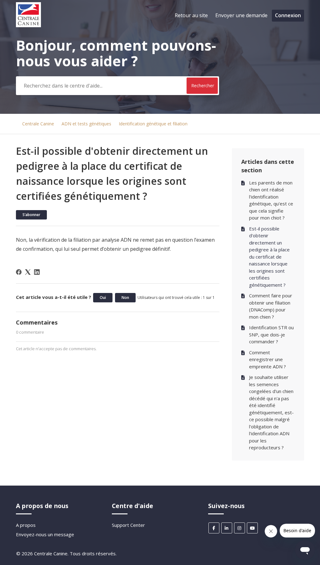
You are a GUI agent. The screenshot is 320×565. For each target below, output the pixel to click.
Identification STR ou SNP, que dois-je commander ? (271, 334)
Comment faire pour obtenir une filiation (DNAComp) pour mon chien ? (270, 306)
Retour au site (191, 15)
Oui (103, 297)
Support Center (128, 525)
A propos (26, 525)
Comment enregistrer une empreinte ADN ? (267, 359)
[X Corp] (28, 272)
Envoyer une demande (241, 15)
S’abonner (31, 214)
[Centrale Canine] (28, 25)
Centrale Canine (38, 124)
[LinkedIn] (37, 272)
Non (125, 297)
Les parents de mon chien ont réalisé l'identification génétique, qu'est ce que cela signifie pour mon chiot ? (271, 200)
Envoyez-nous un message (45, 534)
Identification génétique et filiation (153, 124)
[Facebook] (19, 272)
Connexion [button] (288, 15)
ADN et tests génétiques (86, 124)
